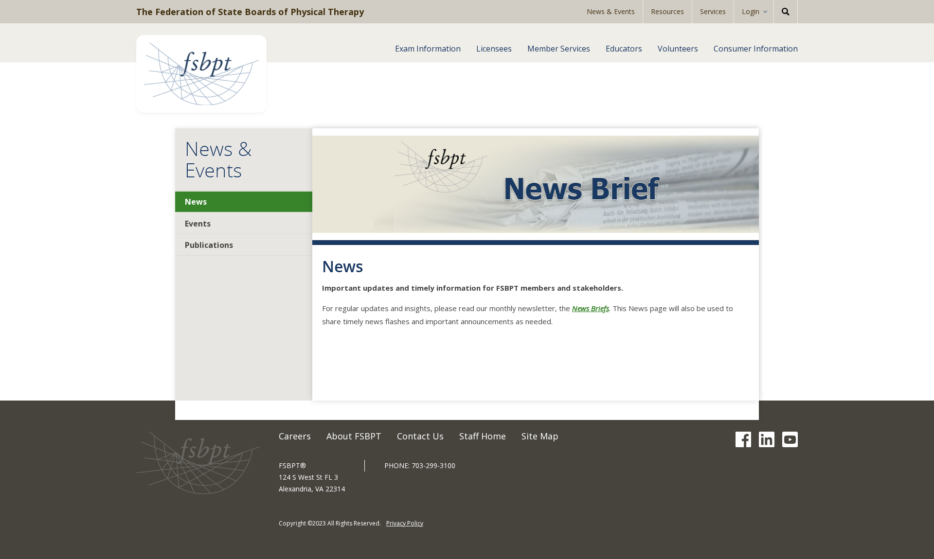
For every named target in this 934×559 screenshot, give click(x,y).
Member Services (558, 48)
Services (713, 11)
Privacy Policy (404, 523)
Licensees (494, 48)
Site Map (539, 436)
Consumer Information (756, 48)
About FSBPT (353, 436)
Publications (209, 245)
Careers (295, 436)
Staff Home (482, 436)
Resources (667, 11)
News (196, 201)
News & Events (611, 11)
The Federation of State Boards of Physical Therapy (250, 11)
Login (750, 11)
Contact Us (420, 436)
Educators (624, 48)
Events (198, 223)
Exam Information (428, 48)
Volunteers (678, 48)
